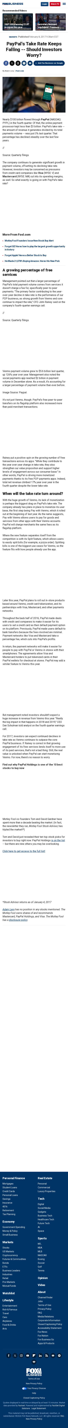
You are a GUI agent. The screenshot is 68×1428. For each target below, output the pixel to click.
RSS (46, 1355)
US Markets (8, 1251)
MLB (40, 1251)
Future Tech (44, 1223)
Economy (9, 1221)
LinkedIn (40, 1355)
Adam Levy (9, 909)
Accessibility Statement (50, 1328)
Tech (41, 1198)
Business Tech (45, 1215)
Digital (41, 1204)
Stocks (6, 1247)
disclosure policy (18, 919)
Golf (40, 1266)
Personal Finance (14, 1178)
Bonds (6, 1263)
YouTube (27, 1355)
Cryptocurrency (10, 1255)
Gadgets (42, 1212)
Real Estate (45, 1178)
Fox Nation (43, 1335)
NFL (39, 1244)
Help (34, 1393)
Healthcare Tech (46, 1219)
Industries (7, 1274)
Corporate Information (49, 1320)
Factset (21, 1405)
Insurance (7, 1202)
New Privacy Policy (34, 1383)
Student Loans (10, 1187)
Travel (6, 1313)
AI (39, 1227)
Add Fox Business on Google (50, 63)
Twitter (12, 63)
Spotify (59, 1355)
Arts (5, 1328)
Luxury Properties (46, 1191)
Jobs (40, 1301)
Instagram (21, 1355)
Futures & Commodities (14, 1259)
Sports (42, 1238)
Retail (5, 1278)
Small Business (10, 1234)
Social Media (44, 1208)
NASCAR (42, 1255)
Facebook (6, 63)
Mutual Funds (9, 1286)
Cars (5, 1317)
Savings (6, 1199)
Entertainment (10, 1305)
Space (41, 1231)
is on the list (58, 840)
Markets (13, 37)
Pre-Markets (9, 1282)
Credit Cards (9, 1191)
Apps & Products (46, 1343)
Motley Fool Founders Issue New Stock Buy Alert (29, 240)
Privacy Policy (44, 1309)
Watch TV (55, 4)
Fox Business (13, 4)
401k (5, 1206)
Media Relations (46, 1316)
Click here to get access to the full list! (24, 851)
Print (24, 63)
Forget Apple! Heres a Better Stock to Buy (25, 255)
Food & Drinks (9, 1325)
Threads (18, 63)
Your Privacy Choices (36, 1388)
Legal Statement (38, 1408)
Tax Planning (9, 1214)
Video (41, 1285)
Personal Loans (10, 1195)
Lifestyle (8, 1300)
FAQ (40, 1312)
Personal (42, 1183)
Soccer (41, 1263)
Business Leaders (11, 1270)
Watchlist (9, 1293)
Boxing (41, 1259)
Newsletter (53, 1355)
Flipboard (34, 1355)
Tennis (41, 1270)
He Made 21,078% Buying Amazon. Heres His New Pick (32, 261)
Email (30, 63)
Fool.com (20, 71)
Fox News (42, 1332)
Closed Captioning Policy (50, 1324)
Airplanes (7, 1321)
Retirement (8, 1210)
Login (44, 4)
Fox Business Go (46, 1339)
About (42, 1292)
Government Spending (14, 1227)
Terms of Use (44, 1305)
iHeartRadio (34, 1361)
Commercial (44, 1187)
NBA (40, 1247)
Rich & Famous (10, 1309)
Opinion (43, 1278)
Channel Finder (45, 1297)
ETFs (5, 1266)
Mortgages (8, 1183)
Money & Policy (10, 1231)
